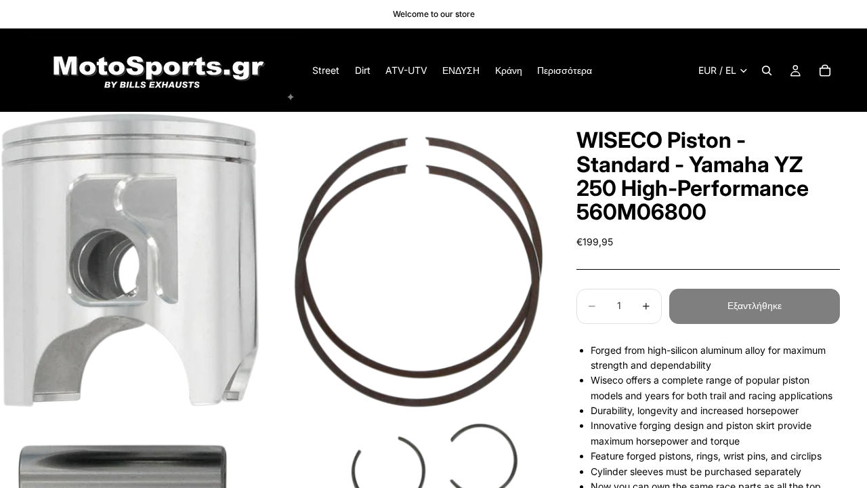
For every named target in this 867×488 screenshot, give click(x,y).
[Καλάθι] (825, 70)
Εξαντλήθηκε (754, 305)
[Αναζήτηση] (767, 70)
